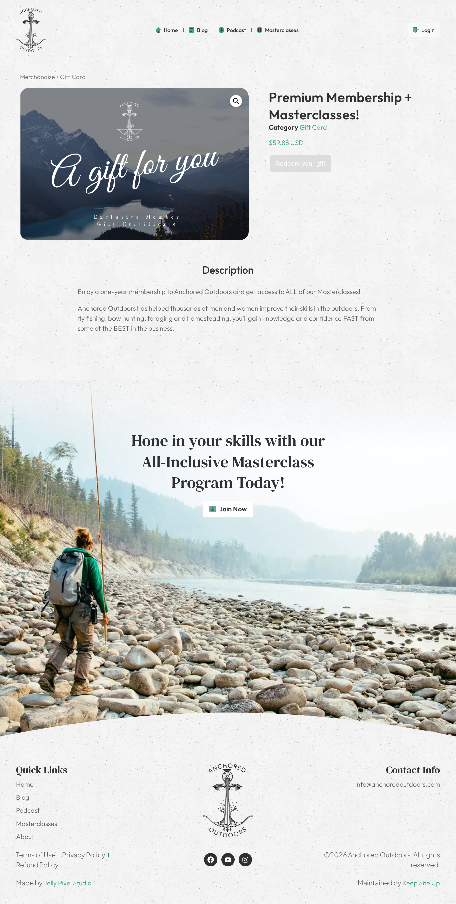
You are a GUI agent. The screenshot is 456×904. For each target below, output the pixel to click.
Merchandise (37, 77)
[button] (236, 101)
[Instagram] (245, 859)
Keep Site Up (421, 883)
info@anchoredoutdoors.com (397, 784)
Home (25, 784)
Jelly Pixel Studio (67, 883)
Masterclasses (36, 823)
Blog (22, 797)
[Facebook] (210, 859)
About (25, 836)
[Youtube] (228, 859)
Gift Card (313, 127)
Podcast (28, 810)
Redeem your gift (300, 163)
